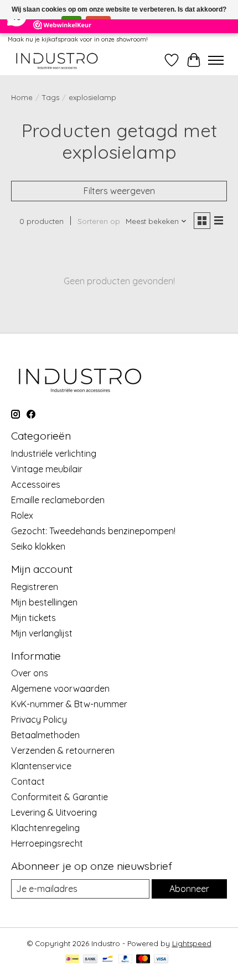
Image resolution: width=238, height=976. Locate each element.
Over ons (29, 672)
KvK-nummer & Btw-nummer (69, 703)
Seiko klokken (38, 546)
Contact (28, 781)
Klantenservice (41, 765)
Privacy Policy (39, 719)
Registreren (34, 586)
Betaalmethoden (45, 734)
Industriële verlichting (53, 453)
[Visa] (161, 959)
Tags (50, 97)
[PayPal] (125, 959)
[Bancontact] (108, 959)
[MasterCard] (143, 959)
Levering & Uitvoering (54, 812)
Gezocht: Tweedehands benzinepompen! (93, 530)
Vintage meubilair (46, 468)
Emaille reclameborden (58, 499)
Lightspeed (191, 943)
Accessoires (35, 484)
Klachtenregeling (45, 827)
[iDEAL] (72, 959)
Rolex (22, 515)
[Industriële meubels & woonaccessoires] (56, 60)
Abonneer (189, 888)
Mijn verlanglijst (42, 633)
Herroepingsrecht (47, 843)
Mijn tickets (33, 617)
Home (22, 97)
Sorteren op (98, 221)
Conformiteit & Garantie (59, 796)
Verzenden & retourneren (63, 750)
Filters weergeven (119, 190)
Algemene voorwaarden (60, 688)
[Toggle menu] (216, 60)
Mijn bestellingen (44, 602)
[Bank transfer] (90, 959)
